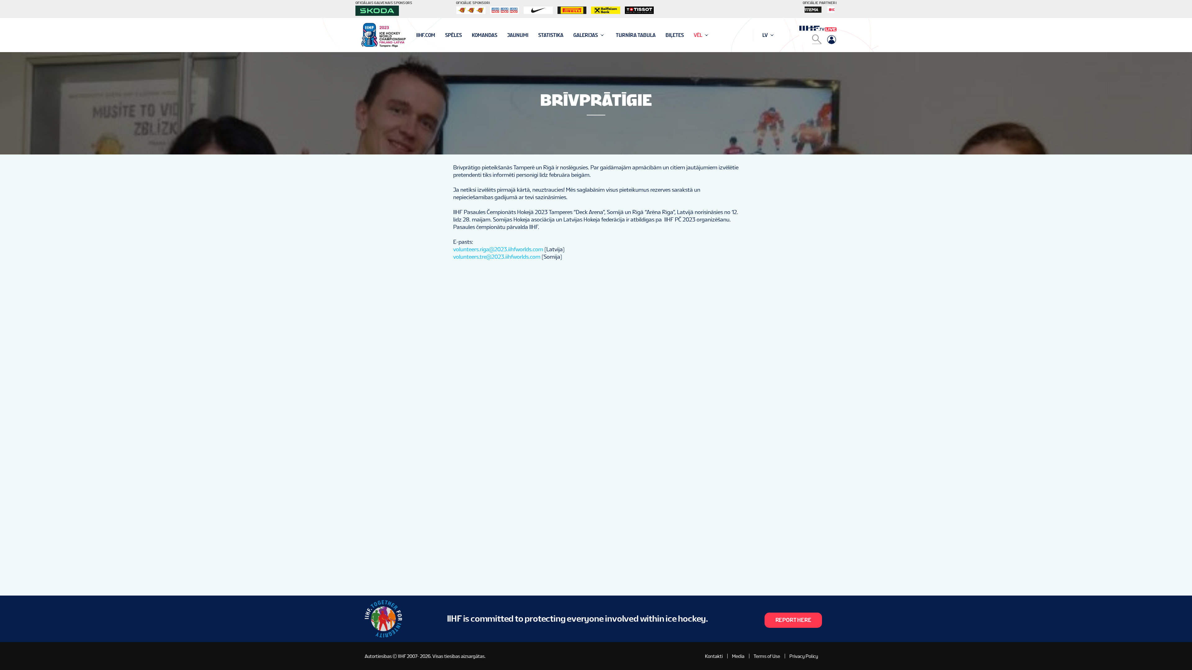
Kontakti (714, 656)
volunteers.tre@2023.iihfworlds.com (496, 257)
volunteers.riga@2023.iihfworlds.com (498, 249)
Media (738, 656)
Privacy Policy (803, 656)
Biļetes (675, 35)
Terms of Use (767, 656)
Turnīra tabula (636, 35)
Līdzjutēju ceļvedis (440, 35)
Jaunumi (517, 35)
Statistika (550, 35)
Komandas (484, 35)
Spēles (453, 35)
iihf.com (425, 35)
